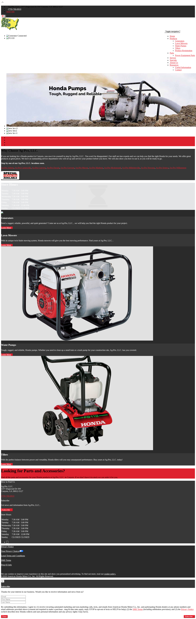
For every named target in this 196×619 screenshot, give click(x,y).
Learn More (6, 228)
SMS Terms (6, 560)
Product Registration (183, 50)
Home (172, 36)
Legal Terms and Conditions (13, 556)
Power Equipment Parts (185, 55)
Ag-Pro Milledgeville (131, 168)
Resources (174, 65)
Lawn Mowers (181, 43)
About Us (174, 62)
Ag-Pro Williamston (177, 168)
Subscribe (6, 510)
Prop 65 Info (6, 565)
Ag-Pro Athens (7, 168)
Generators (179, 41)
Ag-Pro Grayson (67, 168)
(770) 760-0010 (14, 9)
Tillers (177, 48)
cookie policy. (110, 574)
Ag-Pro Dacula (53, 168)
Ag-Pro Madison (96, 168)
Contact (178, 70)
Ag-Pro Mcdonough (112, 168)
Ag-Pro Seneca (162, 168)
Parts (172, 53)
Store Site (10, 11)
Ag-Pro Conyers (39, 168)
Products (173, 38)
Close (4, 617)
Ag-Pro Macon (81, 168)
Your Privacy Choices (10, 551)
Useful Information (183, 67)
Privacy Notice (7, 547)
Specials (173, 60)
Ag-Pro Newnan (148, 168)
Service (173, 58)
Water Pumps (180, 46)
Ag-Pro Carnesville (23, 168)
